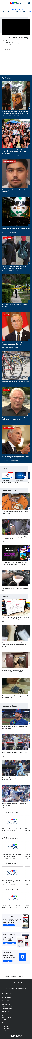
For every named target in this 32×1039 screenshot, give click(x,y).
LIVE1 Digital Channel (19, 481)
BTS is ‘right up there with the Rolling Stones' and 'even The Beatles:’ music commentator (14, 151)
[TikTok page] (14, 982)
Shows (8, 11)
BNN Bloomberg (6, 1017)
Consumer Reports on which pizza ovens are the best (15, 512)
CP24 (3, 1015)
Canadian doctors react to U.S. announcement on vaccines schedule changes (14, 644)
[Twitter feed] (11, 982)
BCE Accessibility (6, 997)
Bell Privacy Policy (7, 1004)
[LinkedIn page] (21, 982)
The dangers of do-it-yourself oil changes (15, 588)
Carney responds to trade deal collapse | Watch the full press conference (15, 457)
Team (28, 976)
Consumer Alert (16, 11)
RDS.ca (4, 1030)
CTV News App (6, 976)
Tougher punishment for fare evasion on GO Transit (16, 229)
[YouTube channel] (18, 982)
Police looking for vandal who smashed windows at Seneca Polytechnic (14, 267)
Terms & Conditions (7, 1006)
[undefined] (12, 824)
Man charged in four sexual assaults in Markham (14, 190)
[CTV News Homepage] (16, 3)
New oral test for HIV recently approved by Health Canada (16, 696)
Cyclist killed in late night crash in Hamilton (16, 381)
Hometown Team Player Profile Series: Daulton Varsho (14, 778)
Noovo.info (5, 1026)
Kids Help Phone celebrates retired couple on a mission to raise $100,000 (16, 618)
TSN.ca (4, 1019)
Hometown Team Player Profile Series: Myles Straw (14, 753)
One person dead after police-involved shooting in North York (14, 305)
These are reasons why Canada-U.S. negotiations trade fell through (14, 344)
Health (25, 11)
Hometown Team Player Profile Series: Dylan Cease (14, 804)
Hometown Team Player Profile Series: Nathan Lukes (14, 727)
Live (3, 11)
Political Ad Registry (7, 1008)
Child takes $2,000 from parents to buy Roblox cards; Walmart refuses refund (14, 563)
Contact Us (14, 976)
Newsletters (22, 976)
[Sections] (3, 3)
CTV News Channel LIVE (6, 481)
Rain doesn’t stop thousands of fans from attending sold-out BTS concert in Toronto (15, 112)
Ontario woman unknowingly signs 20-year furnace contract (15, 538)
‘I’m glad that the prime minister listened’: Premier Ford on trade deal (15, 418)
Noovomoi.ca (5, 1028)
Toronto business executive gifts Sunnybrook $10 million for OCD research (15, 671)
